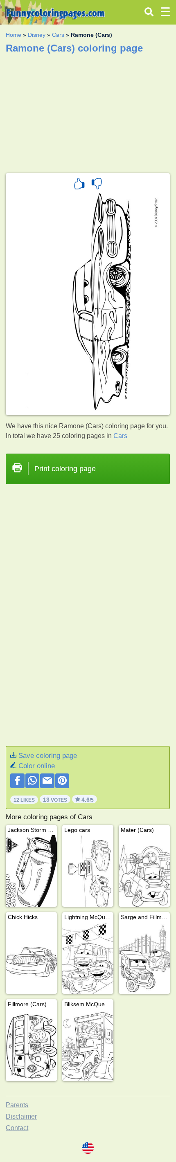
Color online (36, 766)
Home (13, 34)
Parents (17, 1104)
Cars (58, 34)
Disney (36, 34)
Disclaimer (21, 1116)
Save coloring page (47, 756)
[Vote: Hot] (79, 185)
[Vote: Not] (96, 185)
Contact (17, 1127)
